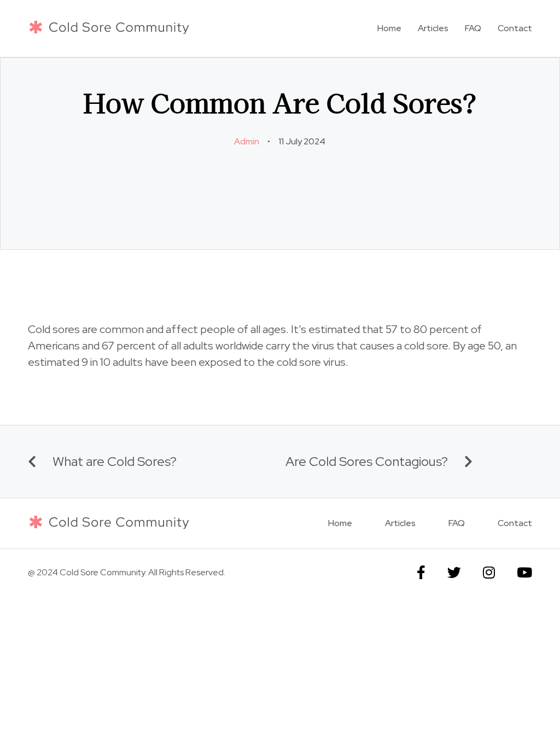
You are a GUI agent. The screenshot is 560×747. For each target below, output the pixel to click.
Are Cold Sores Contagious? (366, 461)
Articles (433, 28)
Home (389, 28)
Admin (246, 141)
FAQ (473, 28)
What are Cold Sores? (114, 461)
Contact (515, 28)
